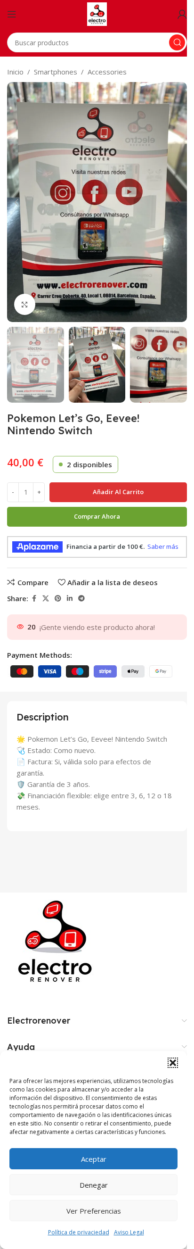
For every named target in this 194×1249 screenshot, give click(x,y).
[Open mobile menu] (11, 14)
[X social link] (46, 598)
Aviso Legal (129, 1232)
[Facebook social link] (34, 598)
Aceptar (93, 1159)
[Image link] (57, 941)
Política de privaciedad (78, 1232)
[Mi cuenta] (182, 14)
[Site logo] (97, 13)
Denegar (94, 1185)
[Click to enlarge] (24, 304)
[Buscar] (177, 42)
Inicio (15, 71)
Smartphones (55, 71)
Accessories (107, 71)
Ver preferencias (93, 1211)
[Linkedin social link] (69, 598)
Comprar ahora (97, 516)
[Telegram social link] (81, 598)
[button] (173, 1062)
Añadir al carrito (118, 492)
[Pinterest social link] (58, 598)
